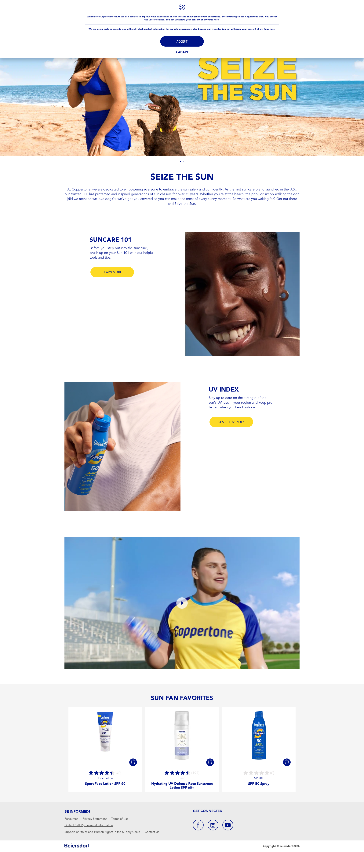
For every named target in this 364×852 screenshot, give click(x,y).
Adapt (183, 52)
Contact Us (152, 832)
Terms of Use (120, 819)
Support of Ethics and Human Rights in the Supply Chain (102, 832)
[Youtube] (227, 825)
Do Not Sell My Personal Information (88, 825)
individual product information (148, 29)
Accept (182, 41)
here (272, 29)
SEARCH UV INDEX (231, 422)
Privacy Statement (95, 819)
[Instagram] (213, 825)
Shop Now (246, 110)
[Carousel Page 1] (180, 161)
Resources (71, 819)
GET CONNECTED (207, 811)
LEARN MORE (112, 272)
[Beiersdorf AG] (76, 846)
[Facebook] (198, 825)
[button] (133, 762)
